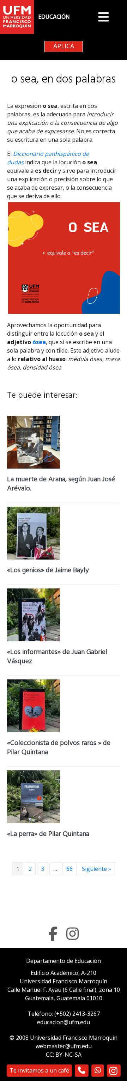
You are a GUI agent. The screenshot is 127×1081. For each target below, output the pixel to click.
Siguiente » (96, 869)
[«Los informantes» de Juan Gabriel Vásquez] (33, 614)
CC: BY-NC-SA (63, 1054)
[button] (109, 17)
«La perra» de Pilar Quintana (48, 834)
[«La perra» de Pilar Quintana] (33, 796)
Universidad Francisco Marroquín (63, 981)
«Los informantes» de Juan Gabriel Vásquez (57, 657)
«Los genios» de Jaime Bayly (48, 571)
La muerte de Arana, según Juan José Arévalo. (61, 485)
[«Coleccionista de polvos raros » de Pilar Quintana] (33, 705)
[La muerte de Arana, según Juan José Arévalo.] (33, 441)
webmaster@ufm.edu (64, 1046)
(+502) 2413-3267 (77, 1014)
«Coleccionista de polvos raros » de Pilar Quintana (58, 748)
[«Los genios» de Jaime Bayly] (33, 532)
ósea (39, 342)
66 (69, 869)
